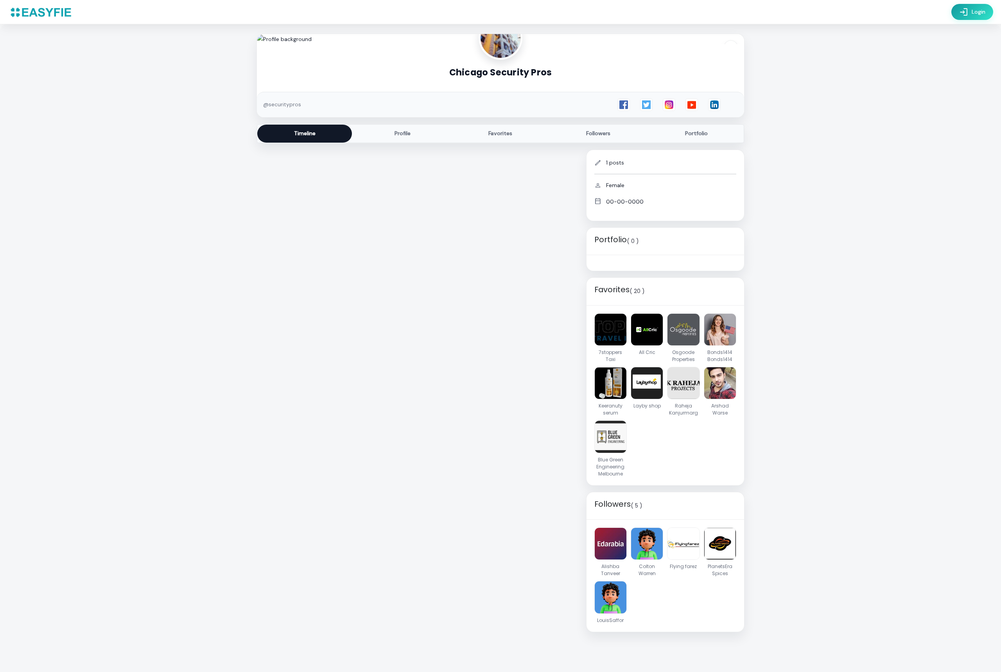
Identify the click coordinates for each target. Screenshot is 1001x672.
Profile (403, 133)
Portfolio (696, 133)
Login (972, 12)
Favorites (500, 133)
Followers (598, 133)
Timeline (305, 133)
